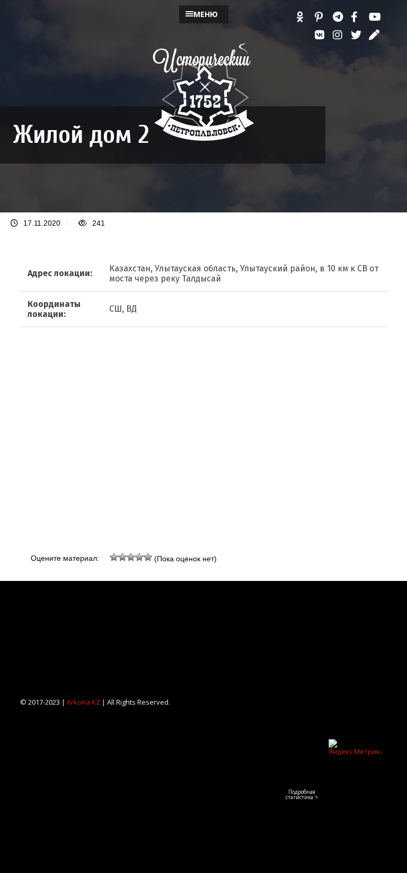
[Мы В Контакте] (321, 35)
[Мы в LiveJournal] (375, 35)
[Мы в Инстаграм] (339, 35)
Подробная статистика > (302, 794)
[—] (203, 138)
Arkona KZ (83, 702)
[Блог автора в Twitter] (357, 35)
